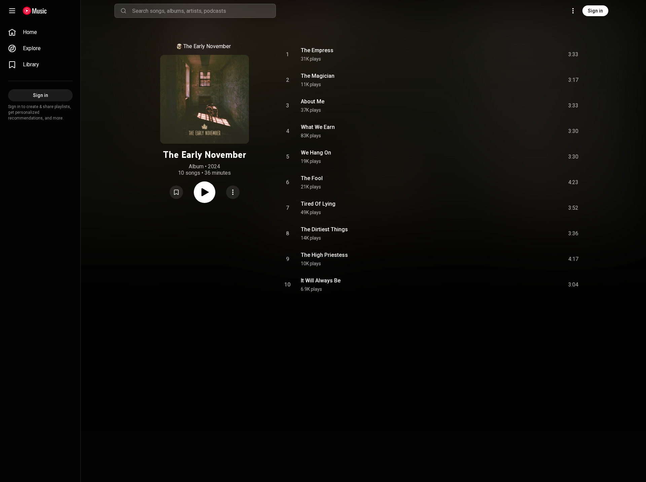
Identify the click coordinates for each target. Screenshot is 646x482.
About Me (312, 101)
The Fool (312, 178)
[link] (40, 32)
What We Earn (318, 127)
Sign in (595, 10)
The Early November (207, 46)
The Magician (317, 76)
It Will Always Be (320, 280)
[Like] (522, 54)
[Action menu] (233, 192)
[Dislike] (535, 54)
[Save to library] (176, 192)
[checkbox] (574, 54)
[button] (176, 192)
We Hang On (316, 152)
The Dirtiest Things (324, 229)
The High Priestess (324, 255)
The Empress (317, 50)
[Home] (35, 11)
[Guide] (12, 11)
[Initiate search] (123, 10)
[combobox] (204, 11)
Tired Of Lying (318, 204)
